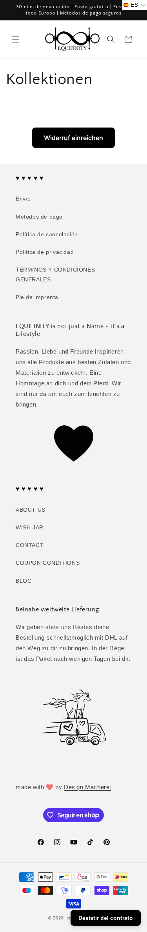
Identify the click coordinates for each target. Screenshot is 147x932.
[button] (15, 39)
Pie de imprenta (37, 297)
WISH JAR (30, 527)
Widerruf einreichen (73, 138)
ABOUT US (30, 510)
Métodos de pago (39, 216)
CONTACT (30, 545)
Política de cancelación (47, 234)
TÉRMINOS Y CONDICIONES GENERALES (55, 274)
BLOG (24, 581)
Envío (23, 198)
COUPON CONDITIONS (48, 563)
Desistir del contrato (105, 918)
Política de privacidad (45, 252)
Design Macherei (87, 787)
